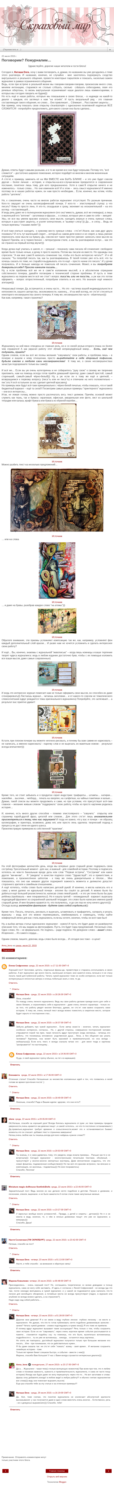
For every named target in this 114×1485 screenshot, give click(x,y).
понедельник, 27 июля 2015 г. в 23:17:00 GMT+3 (55, 1364)
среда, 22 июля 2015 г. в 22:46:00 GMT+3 (71, 1187)
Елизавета (14, 1075)
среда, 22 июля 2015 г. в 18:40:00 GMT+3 (51, 1098)
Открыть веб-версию (57, 1476)
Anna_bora (21, 1364)
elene (11, 1119)
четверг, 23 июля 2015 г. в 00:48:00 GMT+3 (50, 1281)
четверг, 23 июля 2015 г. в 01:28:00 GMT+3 (51, 1315)
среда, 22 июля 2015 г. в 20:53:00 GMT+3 (51, 1151)
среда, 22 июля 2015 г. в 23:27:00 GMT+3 (51, 1209)
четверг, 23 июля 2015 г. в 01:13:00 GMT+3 (51, 1259)
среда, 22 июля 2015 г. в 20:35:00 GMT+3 (35, 1119)
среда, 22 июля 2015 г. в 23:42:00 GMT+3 (66, 1240)
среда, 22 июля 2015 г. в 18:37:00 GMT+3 (51, 1022)
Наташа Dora (23, 994)
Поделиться (8, 950)
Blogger (62, 1482)
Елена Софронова (18, 965)
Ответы (15, 989)
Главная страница (57, 1471)
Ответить (13, 983)
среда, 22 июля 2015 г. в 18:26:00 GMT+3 (51, 994)
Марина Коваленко (19, 1281)
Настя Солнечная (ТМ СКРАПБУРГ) (27, 1240)
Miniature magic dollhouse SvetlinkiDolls (29, 1187)
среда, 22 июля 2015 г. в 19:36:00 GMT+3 (56, 1054)
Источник (57, 343)
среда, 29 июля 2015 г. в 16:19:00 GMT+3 (51, 1393)
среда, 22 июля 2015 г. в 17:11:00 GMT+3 (49, 965)
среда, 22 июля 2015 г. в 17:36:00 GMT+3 (41, 1075)
